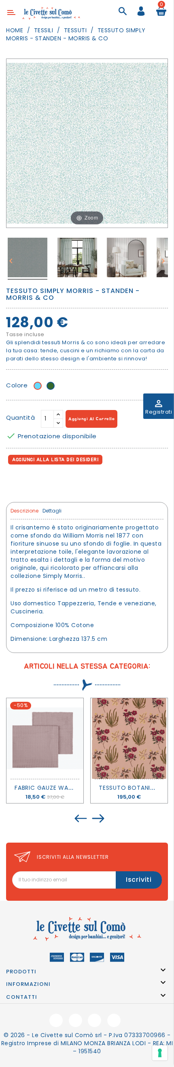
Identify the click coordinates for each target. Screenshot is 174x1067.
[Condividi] (14, 482)
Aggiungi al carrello (91, 418)
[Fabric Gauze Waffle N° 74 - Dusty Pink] (44, 738)
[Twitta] (32, 482)
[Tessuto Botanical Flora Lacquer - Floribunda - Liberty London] (129, 738)
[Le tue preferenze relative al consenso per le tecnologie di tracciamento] (160, 1053)
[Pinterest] (49, 482)
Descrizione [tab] (24, 510)
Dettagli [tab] (52, 510)
